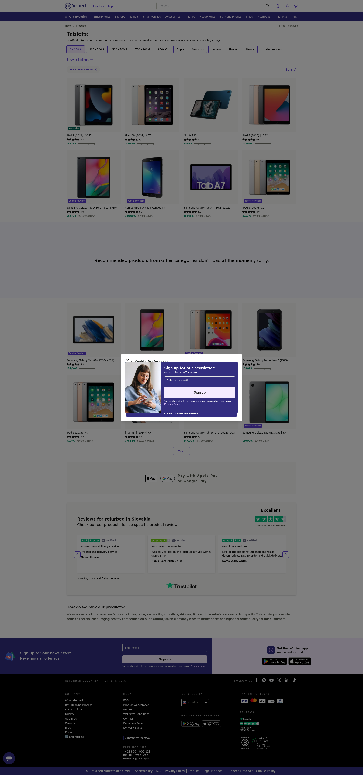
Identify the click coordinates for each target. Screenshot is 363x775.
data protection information (208, 381)
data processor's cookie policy (174, 385)
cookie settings (152, 381)
